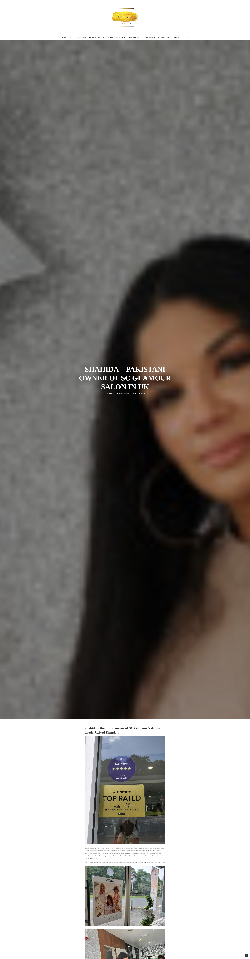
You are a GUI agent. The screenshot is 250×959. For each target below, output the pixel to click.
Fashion (127, 394)
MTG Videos (82, 37)
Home (64, 37)
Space (169, 37)
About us (72, 37)
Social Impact (121, 37)
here (145, 862)
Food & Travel (150, 37)
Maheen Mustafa (141, 394)
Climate (177, 37)
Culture (110, 37)
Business (161, 37)
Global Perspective (96, 37)
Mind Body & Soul (135, 37)
